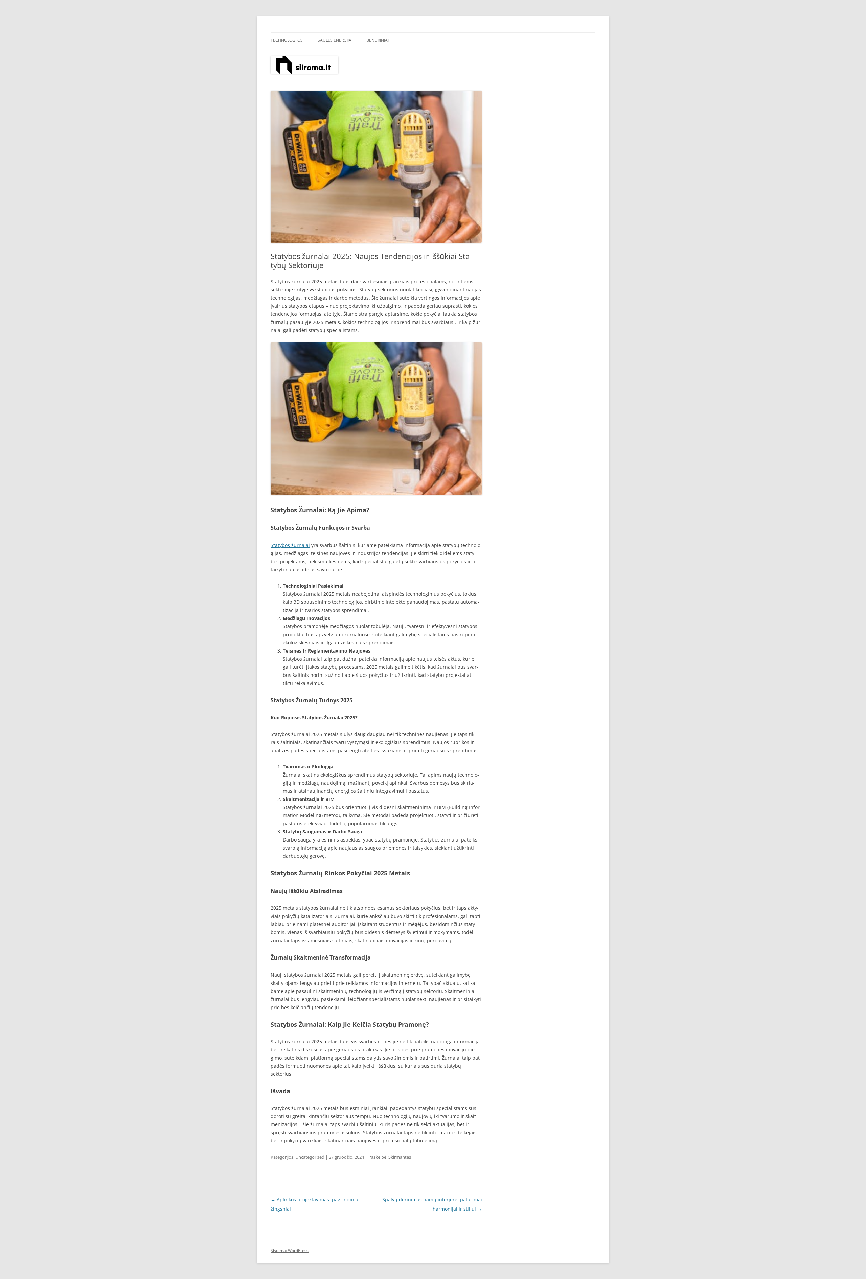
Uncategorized (309, 1157)
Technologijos (287, 40)
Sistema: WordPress (290, 1250)
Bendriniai (377, 40)
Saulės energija (334, 40)
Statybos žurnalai (290, 545)
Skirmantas (399, 1157)
